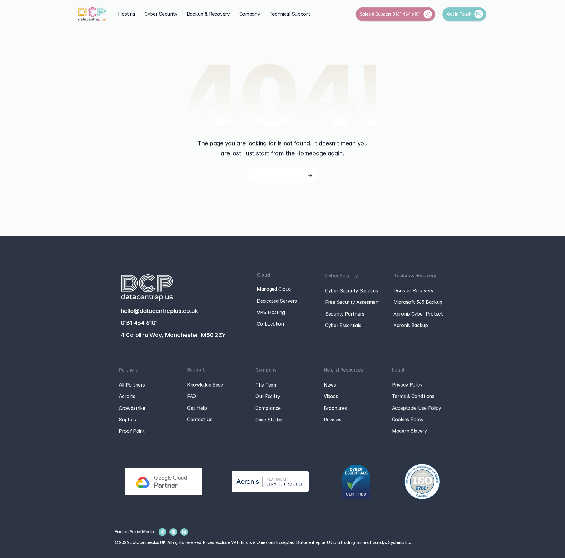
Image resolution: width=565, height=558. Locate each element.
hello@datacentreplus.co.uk (159, 310)
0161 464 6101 (407, 13)
